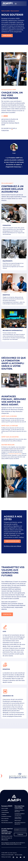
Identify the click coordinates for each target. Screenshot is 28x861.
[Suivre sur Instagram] (13, 857)
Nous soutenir (6, 763)
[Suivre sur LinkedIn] (17, 857)
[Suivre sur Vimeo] (24, 857)
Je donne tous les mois (14, 453)
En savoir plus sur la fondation (9, 129)
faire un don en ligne (12, 541)
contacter (7, 614)
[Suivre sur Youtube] (20, 857)
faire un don (7, 35)
